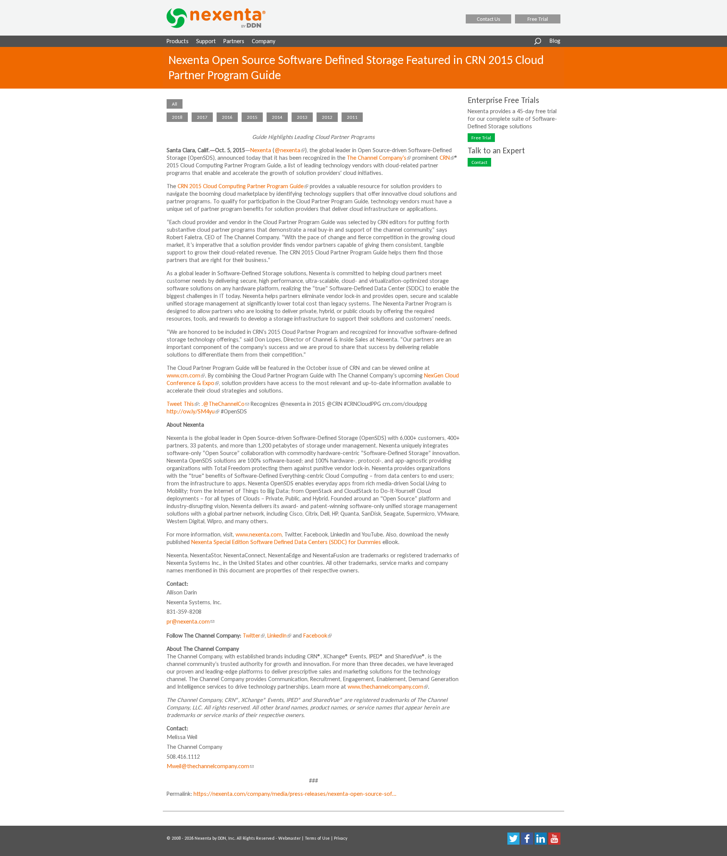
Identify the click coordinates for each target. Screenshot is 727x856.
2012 (327, 117)
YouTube (554, 839)
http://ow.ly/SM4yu (192, 411)
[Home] (226, 18)
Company (263, 41)
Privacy (340, 838)
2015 (252, 117)
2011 (352, 117)
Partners (233, 41)
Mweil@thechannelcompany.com (210, 766)
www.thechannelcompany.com (387, 686)
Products (178, 41)
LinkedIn (278, 635)
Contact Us (488, 19)
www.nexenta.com (259, 534)
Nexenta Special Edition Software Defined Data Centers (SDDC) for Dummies (286, 542)
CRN (446, 157)
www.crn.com (185, 375)
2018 (177, 117)
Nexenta (260, 150)
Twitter (253, 635)
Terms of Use (317, 838)
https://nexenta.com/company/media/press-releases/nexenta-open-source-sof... (294, 793)
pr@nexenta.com (190, 621)
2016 (227, 117)
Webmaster (289, 838)
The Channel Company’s (378, 157)
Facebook (316, 635)
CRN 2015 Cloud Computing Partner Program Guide (242, 186)
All (174, 104)
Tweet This (182, 403)
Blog (554, 41)
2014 (277, 117)
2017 (202, 117)
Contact (479, 162)
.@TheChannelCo (225, 403)
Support (206, 41)
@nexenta (289, 150)
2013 (302, 117)
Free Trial (537, 19)
